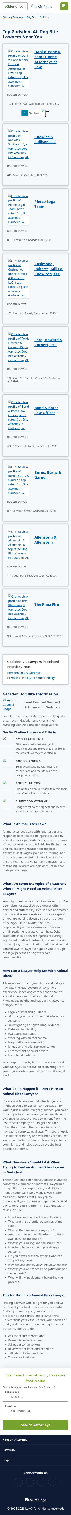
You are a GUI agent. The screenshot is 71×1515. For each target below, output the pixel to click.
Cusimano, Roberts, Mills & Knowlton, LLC (48, 268)
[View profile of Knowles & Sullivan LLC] (18, 144)
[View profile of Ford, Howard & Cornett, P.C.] (18, 347)
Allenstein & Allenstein (45, 540)
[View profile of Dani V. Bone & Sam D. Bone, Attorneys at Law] (18, 68)
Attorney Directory (13, 17)
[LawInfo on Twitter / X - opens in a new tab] (30, 1482)
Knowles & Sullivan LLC (45, 139)
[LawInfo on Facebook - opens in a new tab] (19, 1482)
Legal (7, 1460)
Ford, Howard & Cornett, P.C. (48, 342)
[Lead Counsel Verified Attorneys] (12, 704)
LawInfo (9, 1450)
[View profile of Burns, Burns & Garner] (18, 480)
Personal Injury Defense (23, 673)
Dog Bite (31, 17)
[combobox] (35, 1397)
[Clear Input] (64, 1396)
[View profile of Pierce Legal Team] (18, 209)
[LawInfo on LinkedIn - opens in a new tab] (52, 1482)
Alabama (44, 17)
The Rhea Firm (47, 604)
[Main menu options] (15, 6)
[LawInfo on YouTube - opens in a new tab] (41, 1482)
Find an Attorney (15, 1440)
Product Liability (43, 678)
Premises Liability (19, 678)
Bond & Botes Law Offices (46, 410)
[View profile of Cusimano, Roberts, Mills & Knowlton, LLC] (18, 278)
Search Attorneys (35, 1425)
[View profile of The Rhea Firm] (18, 607)
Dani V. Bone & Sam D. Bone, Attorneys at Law (47, 59)
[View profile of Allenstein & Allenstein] (18, 544)
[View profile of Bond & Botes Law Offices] (18, 415)
